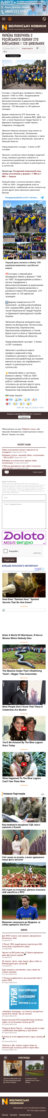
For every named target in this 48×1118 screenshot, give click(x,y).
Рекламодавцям (25, 1114)
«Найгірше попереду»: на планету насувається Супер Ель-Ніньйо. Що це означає (22, 1012)
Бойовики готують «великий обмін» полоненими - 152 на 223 (23, 456)
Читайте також (24, 444)
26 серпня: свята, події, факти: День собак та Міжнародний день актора (22, 962)
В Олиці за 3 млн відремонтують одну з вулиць (22, 1036)
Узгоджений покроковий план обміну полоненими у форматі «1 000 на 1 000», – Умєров (21, 174)
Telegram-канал (29, 429)
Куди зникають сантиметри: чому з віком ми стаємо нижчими (21, 970)
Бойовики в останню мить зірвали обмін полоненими (19, 461)
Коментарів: (27, 48)
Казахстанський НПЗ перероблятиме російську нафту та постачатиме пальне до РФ (22, 1020)
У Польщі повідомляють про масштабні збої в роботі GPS (22, 978)
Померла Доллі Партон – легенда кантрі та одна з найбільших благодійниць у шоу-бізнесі (23, 1029)
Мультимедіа (24, 1057)
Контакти (13, 1114)
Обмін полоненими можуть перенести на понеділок (20, 450)
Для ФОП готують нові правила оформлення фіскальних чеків (21, 936)
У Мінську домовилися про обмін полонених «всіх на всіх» (21, 466)
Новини (24, 929)
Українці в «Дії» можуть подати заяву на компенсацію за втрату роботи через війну (20, 1046)
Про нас (5, 1114)
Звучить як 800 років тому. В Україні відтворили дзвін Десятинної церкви (22, 953)
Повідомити (24, 417)
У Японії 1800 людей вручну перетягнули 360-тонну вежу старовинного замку (22, 945)
